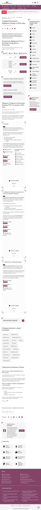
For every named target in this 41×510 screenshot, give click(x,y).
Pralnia (33, 46)
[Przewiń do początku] (38, 507)
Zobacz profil (5, 223)
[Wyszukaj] (37, 2)
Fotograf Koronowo (25, 477)
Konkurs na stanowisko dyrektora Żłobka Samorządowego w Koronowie (10, 500)
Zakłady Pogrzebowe (34, 75)
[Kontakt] (35, 2)
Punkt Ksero (34, 64)
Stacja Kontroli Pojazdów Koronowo (28, 481)
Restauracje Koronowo (7, 482)
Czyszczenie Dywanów (34, 81)
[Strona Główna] (2, 6)
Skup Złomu (34, 43)
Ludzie (25, 8)
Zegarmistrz (34, 30)
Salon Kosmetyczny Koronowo (27, 479)
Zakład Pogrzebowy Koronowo (20, 464)
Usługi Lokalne (13, 17)
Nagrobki (34, 49)
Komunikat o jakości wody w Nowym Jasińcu (11, 491)
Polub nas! (22, 430)
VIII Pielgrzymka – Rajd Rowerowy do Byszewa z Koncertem (31, 500)
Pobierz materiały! (8, 96)
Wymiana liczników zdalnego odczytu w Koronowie (10, 495)
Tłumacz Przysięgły (36, 61)
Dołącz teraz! (33, 109)
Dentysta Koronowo (6, 474)
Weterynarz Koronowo (7, 477)
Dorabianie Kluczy (35, 58)
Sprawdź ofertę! (7, 85)
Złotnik (33, 27)
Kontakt (12, 505)
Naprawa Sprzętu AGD (35, 68)
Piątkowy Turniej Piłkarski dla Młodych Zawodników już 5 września (29, 492)
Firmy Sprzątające (35, 71)
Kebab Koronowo (25, 482)
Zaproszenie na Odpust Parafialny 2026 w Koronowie (10, 498)
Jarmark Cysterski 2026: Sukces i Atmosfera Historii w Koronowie (30, 498)
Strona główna (4, 17)
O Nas (16, 505)
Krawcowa (34, 78)
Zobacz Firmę (23, 57)
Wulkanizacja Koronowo (7, 481)
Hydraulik (34, 52)
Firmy (8, 17)
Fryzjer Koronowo (6, 479)
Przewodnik (20, 8)
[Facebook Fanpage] (32, 2)
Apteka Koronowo (25, 474)
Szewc (33, 40)
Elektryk (33, 55)
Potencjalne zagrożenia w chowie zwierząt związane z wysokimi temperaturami (30, 495)
